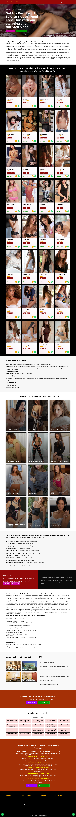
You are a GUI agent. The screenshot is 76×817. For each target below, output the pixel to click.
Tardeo (58, 351)
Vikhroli (58, 211)
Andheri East (42, 141)
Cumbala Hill (42, 316)
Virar (8, 281)
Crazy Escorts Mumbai (14, 2)
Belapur (56, 810)
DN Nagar (59, 106)
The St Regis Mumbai (64, 724)
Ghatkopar (41, 808)
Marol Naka (25, 141)
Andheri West (59, 141)
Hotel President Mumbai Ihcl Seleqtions (38, 721)
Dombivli (57, 798)
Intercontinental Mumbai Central (64, 730)
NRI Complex (57, 806)
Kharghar (57, 808)
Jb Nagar (8, 141)
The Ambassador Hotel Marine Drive (12, 725)
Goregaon (24, 804)
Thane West (42, 176)
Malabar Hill (25, 246)
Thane (51, 2)
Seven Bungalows (60, 316)
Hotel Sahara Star (38, 724)
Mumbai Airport (25, 808)
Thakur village (43, 351)
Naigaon (25, 316)
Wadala (41, 281)
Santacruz (41, 798)
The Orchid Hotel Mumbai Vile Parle (51, 725)
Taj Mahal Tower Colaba (12, 720)
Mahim (7, 802)
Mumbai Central (9, 810)
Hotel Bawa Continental (12, 733)
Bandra (68, 2)
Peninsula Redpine (64, 733)
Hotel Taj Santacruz (25, 724)
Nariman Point (25, 810)
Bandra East (25, 176)
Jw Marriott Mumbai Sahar (24, 734)
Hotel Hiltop (25, 729)
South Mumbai (25, 802)
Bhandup (25, 281)
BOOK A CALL (11, 31)
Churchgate (9, 106)
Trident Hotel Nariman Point (51, 721)
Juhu (63, 2)
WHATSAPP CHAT (22, 31)
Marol (8, 351)
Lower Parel (41, 802)
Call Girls (39, 2)
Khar (57, 281)
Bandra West (9, 176)
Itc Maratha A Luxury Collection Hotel (51, 730)
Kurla (40, 810)
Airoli (23, 798)
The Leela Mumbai (38, 733)
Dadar (40, 806)
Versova (56, 804)
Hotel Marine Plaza (64, 720)
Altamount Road (26, 351)
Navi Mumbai (8, 808)
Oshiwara (42, 106)
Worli (23, 800)
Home (33, 2)
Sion (8, 316)
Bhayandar (25, 211)
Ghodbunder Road (60, 176)
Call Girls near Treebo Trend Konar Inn (38, 607)
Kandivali (8, 800)
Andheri (57, 2)
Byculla (41, 211)
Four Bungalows (58, 802)
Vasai (8, 211)
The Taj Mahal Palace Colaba (25, 721)
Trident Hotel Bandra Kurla (12, 730)
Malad (7, 804)
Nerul (7, 806)
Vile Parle (40, 800)
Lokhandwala (58, 800)
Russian (46, 2)
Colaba (7, 798)
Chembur (41, 804)
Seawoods (9, 246)
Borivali (23, 806)
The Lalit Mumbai (51, 733)
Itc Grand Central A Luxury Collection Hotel (38, 730)
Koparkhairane (60, 246)
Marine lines (26, 106)
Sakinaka (42, 246)
